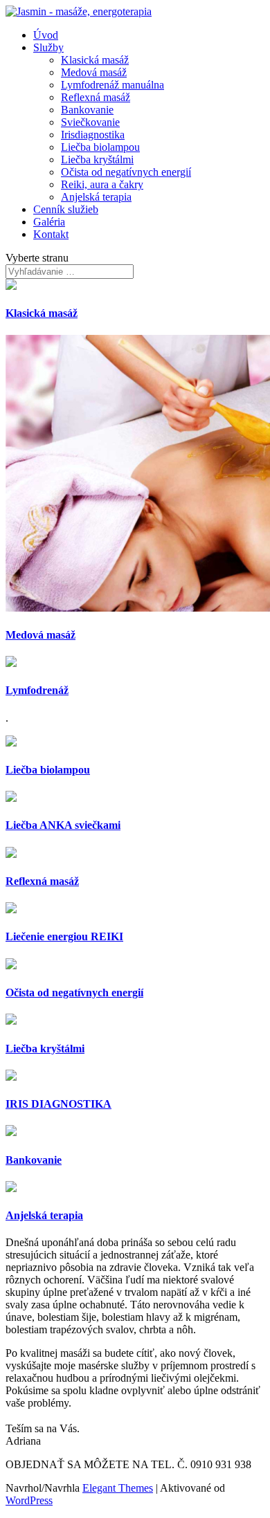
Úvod (45, 35)
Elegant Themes (117, 1488)
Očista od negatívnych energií (126, 172)
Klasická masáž (95, 60)
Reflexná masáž (95, 97)
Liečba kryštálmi (97, 159)
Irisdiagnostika (93, 134)
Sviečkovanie (90, 122)
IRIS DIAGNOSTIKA (58, 1104)
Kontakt (51, 234)
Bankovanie (87, 110)
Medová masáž (94, 72)
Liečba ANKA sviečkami (63, 825)
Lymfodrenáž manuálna (112, 85)
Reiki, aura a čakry (102, 184)
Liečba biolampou (100, 147)
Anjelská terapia (96, 197)
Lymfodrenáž (37, 690)
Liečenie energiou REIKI (64, 936)
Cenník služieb (65, 209)
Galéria (49, 222)
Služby (48, 47)
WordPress (29, 1500)
